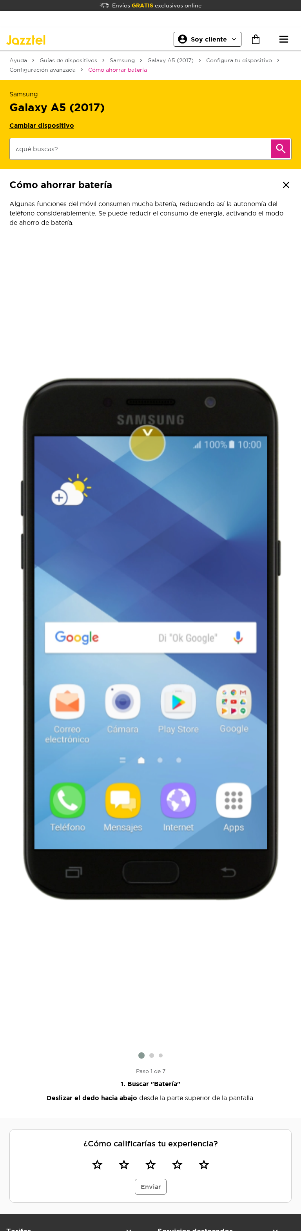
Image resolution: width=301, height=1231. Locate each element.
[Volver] (286, 184)
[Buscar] (280, 148)
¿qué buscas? (37, 148)
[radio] (97, 1164)
